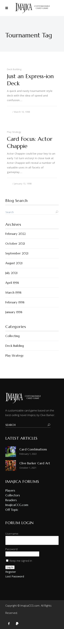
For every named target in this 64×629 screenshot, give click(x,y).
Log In (10, 567)
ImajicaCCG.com (16, 505)
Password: (11, 549)
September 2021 (16, 253)
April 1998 (12, 283)
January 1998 (13, 312)
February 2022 (15, 234)
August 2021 (13, 263)
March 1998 (13, 292)
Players (10, 490)
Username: (12, 533)
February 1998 (14, 302)
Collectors (12, 495)
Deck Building (14, 346)
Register (10, 571)
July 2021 (11, 273)
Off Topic (11, 510)
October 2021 (15, 244)
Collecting (12, 336)
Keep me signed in (21, 560)
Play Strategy (14, 355)
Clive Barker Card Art (34, 463)
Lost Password (14, 576)
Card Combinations (33, 449)
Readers (11, 500)
